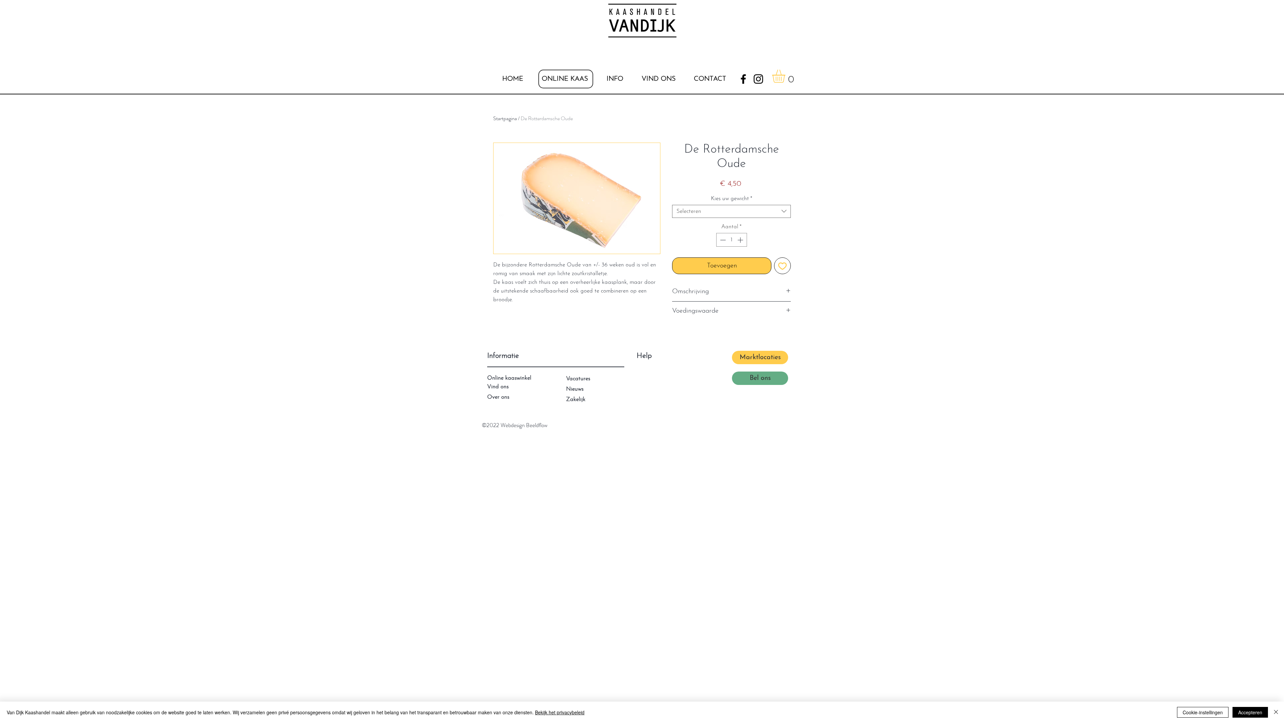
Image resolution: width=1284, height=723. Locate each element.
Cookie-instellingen (1203, 712)
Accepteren (1250, 712)
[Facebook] (743, 79)
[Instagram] (758, 79)
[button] (614, 79)
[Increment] (741, 240)
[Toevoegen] (782, 265)
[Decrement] (722, 240)
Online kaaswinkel (509, 378)
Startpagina (505, 118)
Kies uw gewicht (731, 199)
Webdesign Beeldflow (524, 425)
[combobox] (731, 211)
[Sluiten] (1276, 712)
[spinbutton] (731, 240)
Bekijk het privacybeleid (559, 712)
